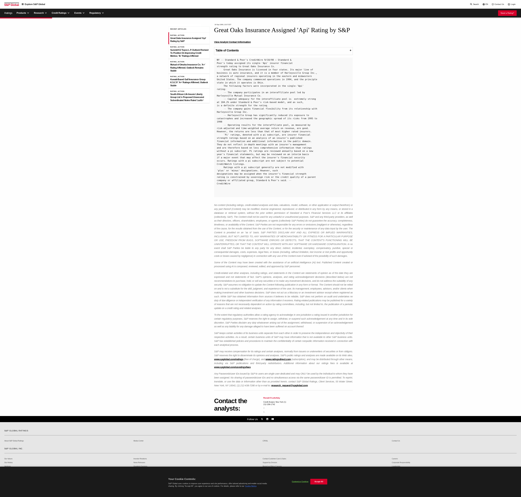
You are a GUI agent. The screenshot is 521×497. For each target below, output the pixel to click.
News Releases (139, 462)
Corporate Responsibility (401, 462)
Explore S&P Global (35, 4)
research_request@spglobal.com (289, 385)
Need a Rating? (507, 13)
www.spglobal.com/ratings (228, 359)
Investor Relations (140, 459)
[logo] (11, 4)
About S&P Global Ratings (14, 441)
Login (513, 4)
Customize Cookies (300, 482)
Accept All (318, 482)
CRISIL (265, 441)
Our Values (8, 459)
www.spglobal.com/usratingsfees (232, 367)
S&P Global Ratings (16, 431)
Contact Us (499, 4)
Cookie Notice (251, 486)
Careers (395, 459)
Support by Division (270, 462)
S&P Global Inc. (13, 448)
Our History (8, 462)
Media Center (139, 441)
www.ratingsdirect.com (278, 359)
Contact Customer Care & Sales (274, 459)
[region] (260, 482)
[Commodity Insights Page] (262, 419)
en (486, 4)
